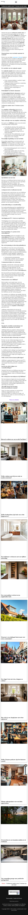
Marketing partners (14, 901)
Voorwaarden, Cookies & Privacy (14, 898)
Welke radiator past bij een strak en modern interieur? (11, 477)
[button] (16, 2)
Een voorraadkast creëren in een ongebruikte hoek (10, 595)
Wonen (3, 883)
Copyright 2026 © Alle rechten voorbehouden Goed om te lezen (14, 909)
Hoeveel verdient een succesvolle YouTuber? (14, 439)
